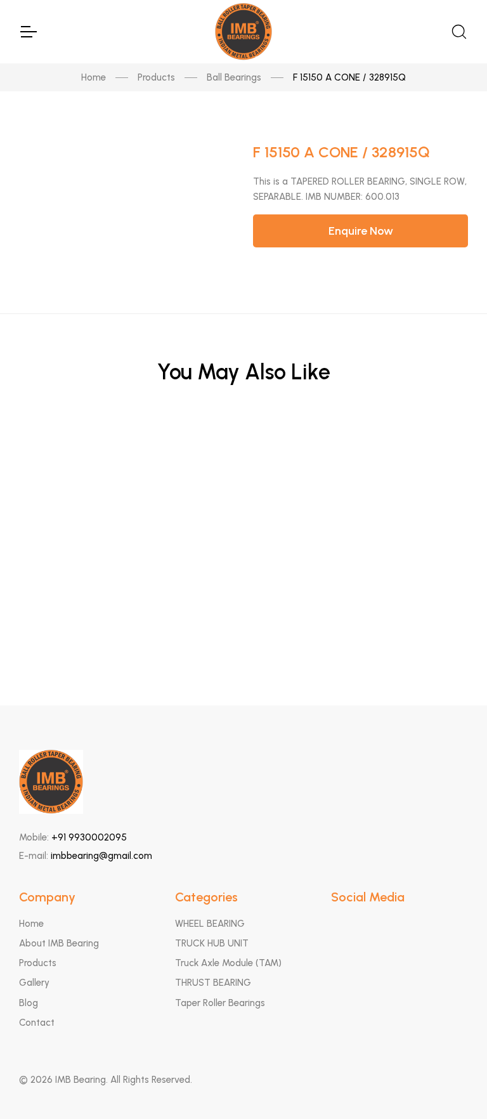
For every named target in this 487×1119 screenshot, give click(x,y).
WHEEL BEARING (210, 923)
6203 (244, 579)
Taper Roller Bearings (220, 1003)
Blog (28, 1003)
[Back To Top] (453, 1085)
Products (156, 77)
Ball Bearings (234, 77)
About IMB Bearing (59, 943)
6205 (244, 517)
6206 (244, 454)
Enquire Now (360, 231)
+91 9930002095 (89, 837)
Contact (37, 1022)
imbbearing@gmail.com (101, 855)
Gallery (34, 982)
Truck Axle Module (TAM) (228, 963)
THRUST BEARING (213, 982)
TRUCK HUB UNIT (212, 943)
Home (93, 77)
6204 (244, 641)
